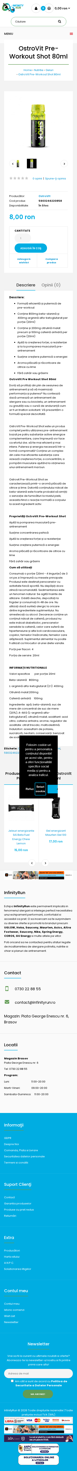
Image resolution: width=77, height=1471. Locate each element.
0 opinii (37, 178)
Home (28, 70)
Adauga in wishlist (24, 260)
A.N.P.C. (9, 1263)
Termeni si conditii (16, 1163)
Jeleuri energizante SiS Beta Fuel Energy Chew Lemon (21, 837)
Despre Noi (11, 1144)
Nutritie (38, 70)
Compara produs (51, 260)
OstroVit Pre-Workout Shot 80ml (39, 74)
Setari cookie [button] (40, 789)
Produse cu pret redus (19, 1210)
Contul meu (12, 1304)
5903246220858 (15, 753)
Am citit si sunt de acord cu (40, 1383)
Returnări (10, 1216)
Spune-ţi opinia (55, 178)
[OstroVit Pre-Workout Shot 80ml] (38, 125)
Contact (9, 1197)
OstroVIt (45, 196)
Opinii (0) (51, 285)
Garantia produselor (17, 1203)
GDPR (7, 1138)
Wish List (9, 1316)
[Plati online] (38, 1423)
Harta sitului (12, 1257)
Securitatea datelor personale (24, 1156)
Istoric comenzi (14, 1310)
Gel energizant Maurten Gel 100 (55, 833)
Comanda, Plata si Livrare (21, 1150)
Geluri (49, 70)
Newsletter (11, 1322)
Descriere (25, 285)
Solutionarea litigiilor (17, 1269)
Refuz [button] (30, 789)
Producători (12, 1250)
